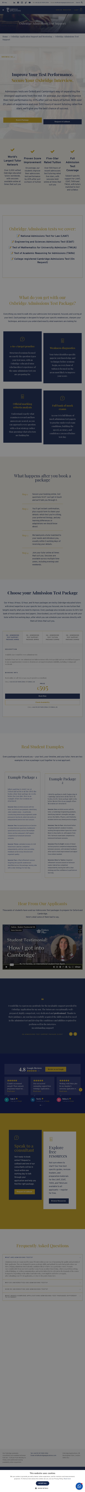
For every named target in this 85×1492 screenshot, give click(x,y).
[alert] (42, 746)
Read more (67, 1479)
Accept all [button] (42, 1483)
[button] (79, 1486)
